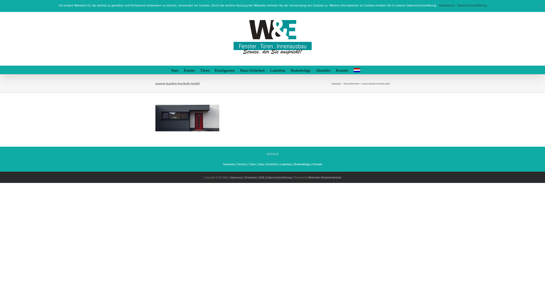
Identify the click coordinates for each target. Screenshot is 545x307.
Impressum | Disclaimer (243, 177)
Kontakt (317, 164)
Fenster (242, 164)
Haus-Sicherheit (268, 164)
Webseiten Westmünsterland (324, 177)
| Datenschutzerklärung (278, 177)
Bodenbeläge (302, 164)
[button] (367, 70)
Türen (252, 164)
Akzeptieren (447, 5)
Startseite (229, 164)
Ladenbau (286, 164)
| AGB (260, 177)
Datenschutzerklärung (472, 5)
